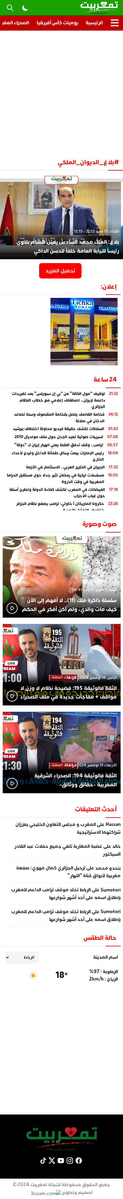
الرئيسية (94, 22)
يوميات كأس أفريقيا (57, 22)
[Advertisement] (61, 92)
